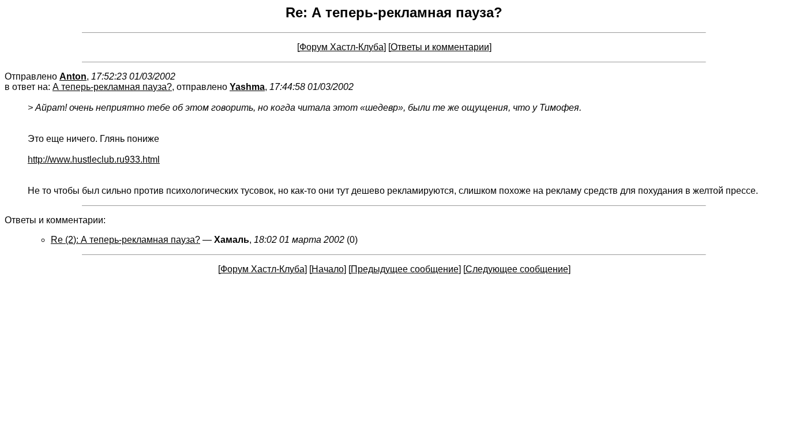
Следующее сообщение (517, 269)
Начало (328, 269)
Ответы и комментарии (440, 47)
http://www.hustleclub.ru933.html (94, 159)
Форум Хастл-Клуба (341, 47)
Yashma (247, 87)
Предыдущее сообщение (405, 269)
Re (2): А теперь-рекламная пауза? (125, 240)
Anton (73, 76)
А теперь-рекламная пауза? (112, 87)
